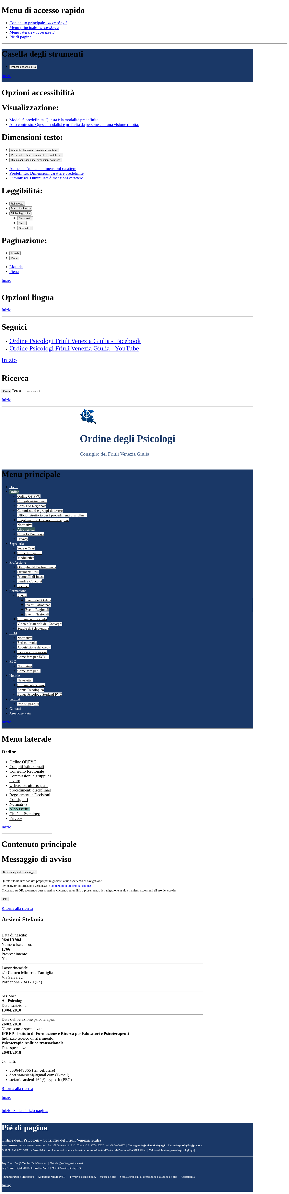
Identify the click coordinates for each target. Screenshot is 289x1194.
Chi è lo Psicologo (30, 534)
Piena (14, 258)
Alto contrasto (74, 124)
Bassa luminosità (21, 208)
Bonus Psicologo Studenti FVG (39, 694)
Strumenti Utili (28, 572)
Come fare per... (28, 671)
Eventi (22, 595)
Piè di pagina (20, 37)
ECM (13, 633)
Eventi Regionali (37, 610)
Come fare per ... (29, 553)
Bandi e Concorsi (29, 581)
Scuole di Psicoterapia (33, 628)
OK (5, 899)
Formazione (17, 591)
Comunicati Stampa (31, 685)
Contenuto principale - (38, 22)
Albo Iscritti (26, 529)
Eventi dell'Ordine (38, 600)
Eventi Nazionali (37, 614)
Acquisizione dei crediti (34, 647)
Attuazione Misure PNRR (52, 1176)
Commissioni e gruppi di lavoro (40, 511)
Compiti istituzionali (32, 501)
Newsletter (25, 680)
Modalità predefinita (54, 119)
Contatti (15, 709)
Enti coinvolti (27, 643)
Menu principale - (34, 27)
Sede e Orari (26, 548)
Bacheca (23, 586)
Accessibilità (188, 1176)
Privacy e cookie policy (83, 1176)
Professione (17, 562)
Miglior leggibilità (20, 213)
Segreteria (16, 544)
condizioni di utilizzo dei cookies (71, 885)
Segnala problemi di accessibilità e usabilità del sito (148, 1176)
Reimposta (17, 203)
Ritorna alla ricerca (17, 908)
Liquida (15, 253)
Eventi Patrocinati (38, 605)
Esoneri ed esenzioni (32, 652)
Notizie (14, 676)
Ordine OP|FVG (28, 496)
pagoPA (14, 699)
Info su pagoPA (28, 704)
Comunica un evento (32, 619)
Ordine (14, 492)
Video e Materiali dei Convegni (39, 624)
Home (13, 487)
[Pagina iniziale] (88, 423)
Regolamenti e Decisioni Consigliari (43, 520)
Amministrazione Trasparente (18, 1176)
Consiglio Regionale (31, 506)
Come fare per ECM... (33, 657)
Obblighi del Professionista (36, 567)
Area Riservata (20, 713)
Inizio (6, 75)
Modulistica (25, 558)
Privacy (22, 539)
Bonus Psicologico (30, 690)
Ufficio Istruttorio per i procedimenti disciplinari (52, 515)
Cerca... (17, 390)
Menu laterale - (32, 32)
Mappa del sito (108, 1176)
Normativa (24, 525)
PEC (12, 661)
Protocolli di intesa (30, 577)
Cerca (6, 391)
